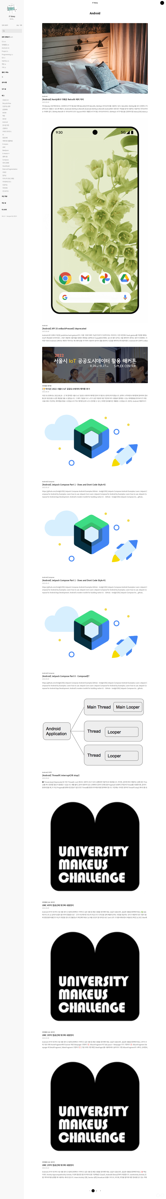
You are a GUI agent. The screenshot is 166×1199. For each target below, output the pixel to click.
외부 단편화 (5, 163)
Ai (3, 135)
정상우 (15, 216)
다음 (100, 1190)
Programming (7, 54)
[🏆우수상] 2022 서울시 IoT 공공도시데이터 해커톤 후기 (66, 388)
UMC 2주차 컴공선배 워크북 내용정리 (58, 1165)
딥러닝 (4, 175)
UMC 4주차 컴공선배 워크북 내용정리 (58, 905)
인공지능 (5, 61)
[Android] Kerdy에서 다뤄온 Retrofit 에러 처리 (63, 99)
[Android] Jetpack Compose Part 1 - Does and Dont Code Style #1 (74, 580)
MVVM (4, 113)
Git (3, 58)
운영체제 (4, 109)
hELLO (3, 216)
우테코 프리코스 (7, 131)
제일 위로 (162, 1195)
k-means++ (6, 153)
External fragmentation (9, 169)
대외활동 (5, 45)
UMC (3, 147)
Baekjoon (5, 150)
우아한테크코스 (6, 182)
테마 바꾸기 (158, 1195)
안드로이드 (5, 191)
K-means (5, 144)
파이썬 (4, 119)
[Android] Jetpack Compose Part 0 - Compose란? (65, 676)
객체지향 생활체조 (7, 141)
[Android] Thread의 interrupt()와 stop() (60, 775)
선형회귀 (4, 128)
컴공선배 (4, 138)
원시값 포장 (5, 125)
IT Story (12, 16)
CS (4, 42)
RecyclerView (6, 103)
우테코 (4, 172)
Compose (5, 160)
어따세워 (4, 188)
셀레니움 (4, 156)
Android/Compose (48, 481)
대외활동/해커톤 (46, 386)
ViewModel (6, 166)
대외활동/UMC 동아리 (48, 902)
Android (5, 48)
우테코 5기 (5, 100)
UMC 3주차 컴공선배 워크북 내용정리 (58, 1035)
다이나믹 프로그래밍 (8, 178)
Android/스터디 (47, 772)
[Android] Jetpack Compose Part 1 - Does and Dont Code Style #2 (74, 484)
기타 (4, 67)
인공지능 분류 (6, 106)
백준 (4, 64)
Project (5, 51)
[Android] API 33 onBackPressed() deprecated (64, 328)
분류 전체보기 (7, 37)
